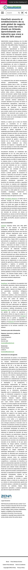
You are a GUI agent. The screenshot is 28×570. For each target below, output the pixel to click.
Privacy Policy (21, 567)
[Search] (19, 12)
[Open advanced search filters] (22, 12)
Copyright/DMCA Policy (9, 567)
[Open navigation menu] (2, 12)
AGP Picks (3, 2)
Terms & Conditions (20, 564)
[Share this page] (26, 12)
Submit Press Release (8, 564)
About (7, 561)
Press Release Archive (16, 561)
